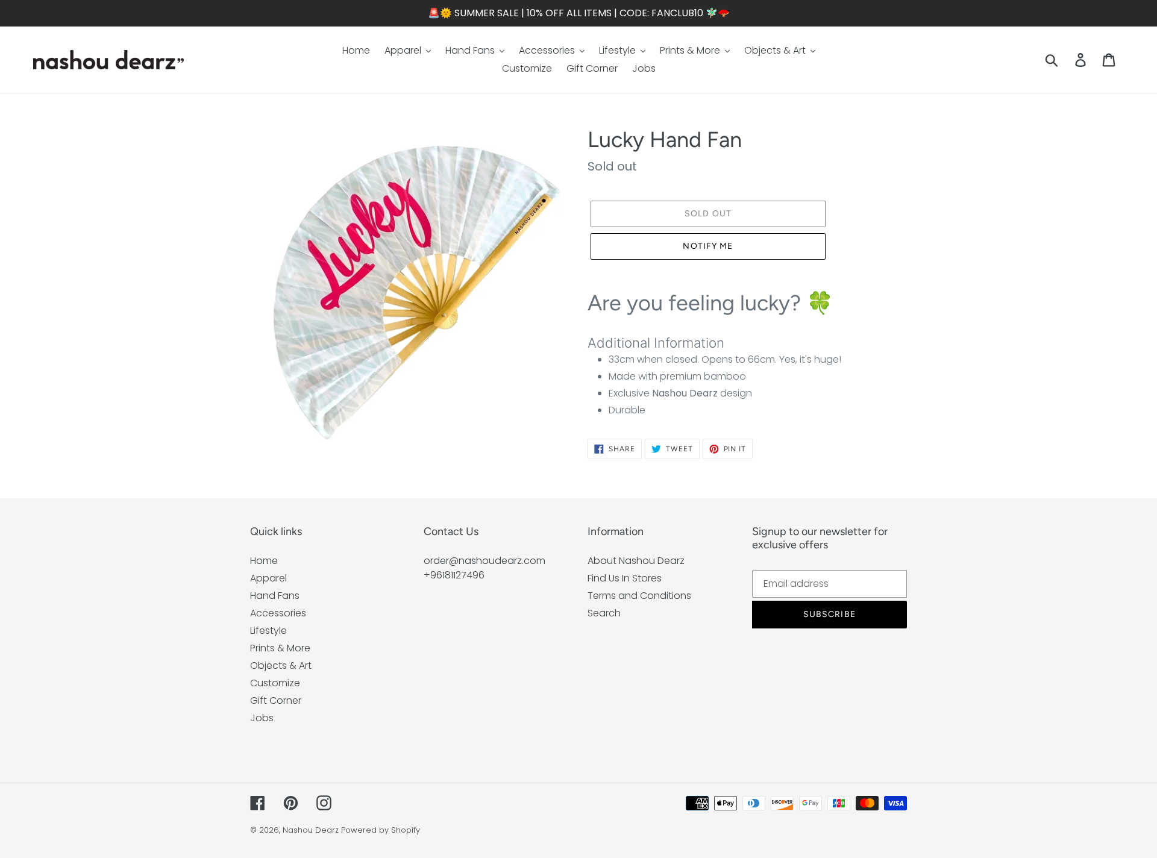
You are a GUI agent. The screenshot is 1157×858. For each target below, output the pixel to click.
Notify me (708, 246)
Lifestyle (268, 630)
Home (264, 561)
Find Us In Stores (625, 578)
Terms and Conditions (639, 596)
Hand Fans (274, 596)
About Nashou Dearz (636, 561)
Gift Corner (275, 700)
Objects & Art (281, 665)
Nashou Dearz (311, 830)
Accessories (278, 613)
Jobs (262, 718)
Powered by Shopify (380, 830)
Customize (275, 683)
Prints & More (280, 648)
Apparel (268, 578)
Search (604, 613)
